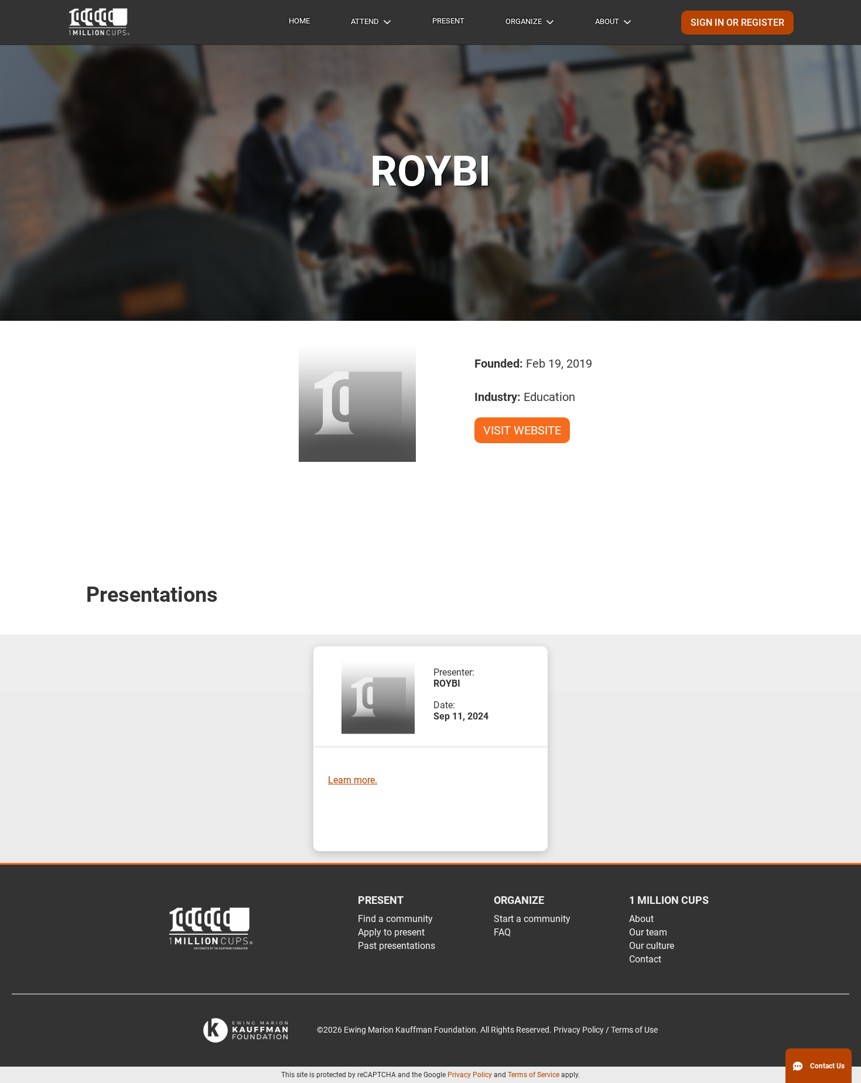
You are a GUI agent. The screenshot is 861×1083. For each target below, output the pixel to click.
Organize (523, 21)
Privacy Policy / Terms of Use (606, 1030)
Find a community (395, 918)
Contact (645, 959)
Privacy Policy (469, 1075)
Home (299, 20)
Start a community (532, 918)
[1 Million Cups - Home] (99, 22)
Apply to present (391, 932)
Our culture (651, 945)
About (607, 21)
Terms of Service (533, 1075)
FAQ (502, 932)
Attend (365, 21)
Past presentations (396, 945)
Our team (648, 932)
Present (448, 20)
